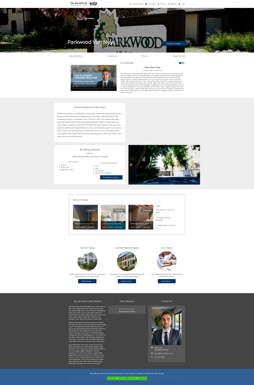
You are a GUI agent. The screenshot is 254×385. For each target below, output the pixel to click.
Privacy (163, 4)
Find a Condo (126, 281)
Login (183, 4)
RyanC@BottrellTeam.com (163, 353)
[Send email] (180, 62)
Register (173, 4)
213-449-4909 (137, 4)
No (137, 378)
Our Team (152, 4)
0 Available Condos (110, 177)
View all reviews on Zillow (127, 311)
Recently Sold (179, 56)
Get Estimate (86, 281)
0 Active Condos (173, 43)
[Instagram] (183, 62)
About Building (75, 56)
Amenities (112, 56)
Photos (145, 56)
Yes (117, 378)
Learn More (166, 281)
